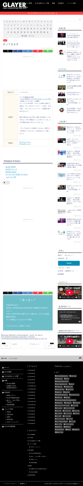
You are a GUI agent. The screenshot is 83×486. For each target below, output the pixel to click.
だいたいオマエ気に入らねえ (17, 174)
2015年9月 (32, 423)
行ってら (31, 36)
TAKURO (10, 414)
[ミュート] (76, 297)
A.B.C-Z (73, 376)
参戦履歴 (61, 274)
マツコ (70, 418)
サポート (76, 410)
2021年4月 (32, 376)
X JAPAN (68, 403)
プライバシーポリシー (11, 483)
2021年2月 (32, 382)
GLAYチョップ (11, 169)
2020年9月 (32, 392)
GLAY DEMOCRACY (62, 384)
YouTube (77, 403)
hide (72, 384)
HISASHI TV (68, 386)
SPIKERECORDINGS (62, 395)
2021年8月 (32, 370)
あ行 (5, 40)
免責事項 (22, 483)
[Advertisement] (28, 72)
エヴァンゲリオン (69, 408)
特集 (53, 3)
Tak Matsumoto (75, 395)
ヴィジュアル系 (69, 424)
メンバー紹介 (71, 3)
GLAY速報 (28, 3)
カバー (59, 410)
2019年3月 (32, 420)
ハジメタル (67, 416)
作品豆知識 (10, 404)
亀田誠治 (59, 426)
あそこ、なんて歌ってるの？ (13, 401)
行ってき (24, 36)
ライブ (6, 182)
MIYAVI (67, 392)
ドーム (59, 416)
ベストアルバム (60, 418)
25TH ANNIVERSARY (62, 376)
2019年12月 (32, 401)
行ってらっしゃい (25, 142)
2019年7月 (32, 407)
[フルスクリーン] (79, 297)
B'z (67, 378)
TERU (9, 412)
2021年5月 (32, 373)
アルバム (59, 408)
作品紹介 (61, 3)
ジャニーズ (68, 413)
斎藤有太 (67, 426)
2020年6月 (32, 395)
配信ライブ (60, 432)
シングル (59, 413)
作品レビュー (11, 395)
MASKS (59, 392)
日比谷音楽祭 (60, 429)
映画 (68, 429)
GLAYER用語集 (23, 7)
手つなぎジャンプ (41, 99)
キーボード (67, 410)
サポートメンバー (13, 422)
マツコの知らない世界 (62, 421)
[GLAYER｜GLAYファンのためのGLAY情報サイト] (14, 9)
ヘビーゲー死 (11, 177)
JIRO (8, 417)
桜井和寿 (76, 429)
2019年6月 (32, 411)
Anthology (59, 378)
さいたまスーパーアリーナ (63, 405)
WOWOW (59, 403)
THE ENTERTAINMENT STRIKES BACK (66, 400)
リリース (59, 424)
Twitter (69, 263)
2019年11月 (32, 404)
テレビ (77, 413)
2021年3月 (32, 379)
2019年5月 (32, 414)
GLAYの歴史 (11, 383)
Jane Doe (70, 389)
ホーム (20, 3)
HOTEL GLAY (11, 172)
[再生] (60, 297)
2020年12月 (32, 386)
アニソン (75, 405)
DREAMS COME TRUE (62, 381)
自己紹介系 (32, 475)
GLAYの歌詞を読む (13, 398)
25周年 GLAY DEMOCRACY (12, 387)
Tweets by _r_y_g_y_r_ (63, 366)
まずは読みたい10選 (42, 3)
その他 (31, 437)
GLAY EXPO (11, 167)
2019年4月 (32, 417)
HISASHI (10, 419)
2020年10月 (32, 389)
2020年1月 (32, 398)
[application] (70, 292)
